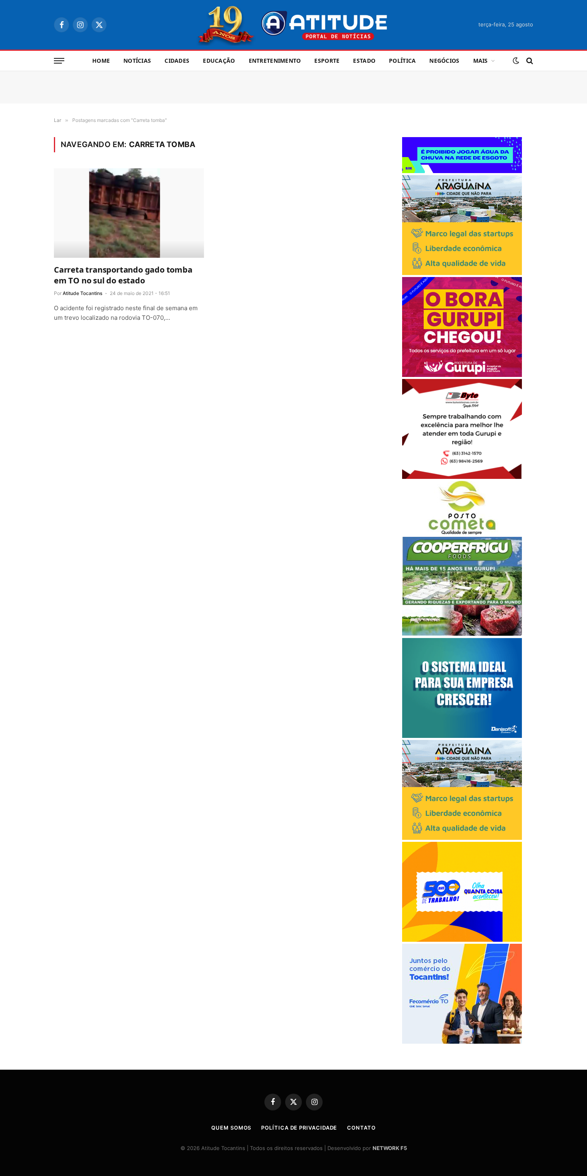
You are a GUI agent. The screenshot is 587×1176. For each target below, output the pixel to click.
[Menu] (59, 61)
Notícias (137, 60)
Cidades (177, 60)
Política (402, 60)
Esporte (326, 60)
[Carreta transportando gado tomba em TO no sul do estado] (129, 213)
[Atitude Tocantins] (293, 25)
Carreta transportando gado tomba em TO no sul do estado (123, 275)
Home (101, 60)
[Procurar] (529, 61)
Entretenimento (275, 60)
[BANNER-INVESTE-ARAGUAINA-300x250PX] (462, 272)
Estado (364, 60)
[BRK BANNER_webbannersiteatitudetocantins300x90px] (462, 170)
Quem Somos (231, 1127)
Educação (219, 60)
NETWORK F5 (390, 1148)
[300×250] (462, 939)
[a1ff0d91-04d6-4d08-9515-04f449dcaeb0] (462, 1041)
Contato (361, 1127)
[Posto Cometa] (462, 532)
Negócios (444, 60)
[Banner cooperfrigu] (462, 633)
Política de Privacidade (299, 1127)
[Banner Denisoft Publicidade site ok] (462, 735)
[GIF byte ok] (462, 476)
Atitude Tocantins (82, 293)
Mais (480, 60)
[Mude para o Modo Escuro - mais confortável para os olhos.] (516, 60)
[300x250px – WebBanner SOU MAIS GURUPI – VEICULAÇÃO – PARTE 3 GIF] (462, 374)
